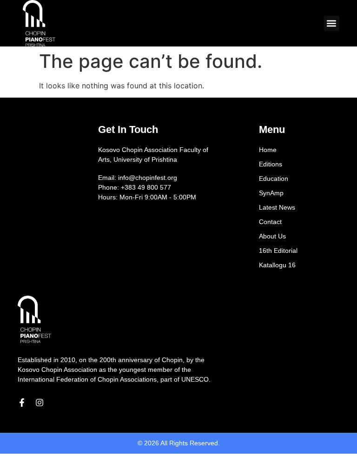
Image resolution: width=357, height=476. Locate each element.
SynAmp (271, 193)
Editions (270, 164)
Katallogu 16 (277, 265)
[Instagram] (39, 402)
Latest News (277, 207)
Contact (270, 221)
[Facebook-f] (22, 402)
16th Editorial (278, 250)
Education (273, 178)
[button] (331, 23)
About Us (272, 236)
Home (268, 149)
